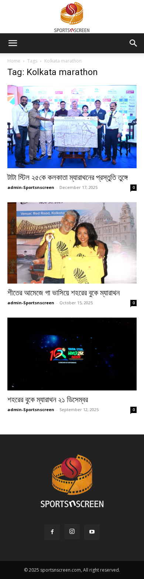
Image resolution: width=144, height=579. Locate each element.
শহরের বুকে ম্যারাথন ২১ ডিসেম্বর (47, 399)
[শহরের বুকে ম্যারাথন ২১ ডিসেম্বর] (72, 354)
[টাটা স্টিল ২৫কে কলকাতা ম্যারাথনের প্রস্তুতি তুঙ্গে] (72, 126)
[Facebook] (52, 532)
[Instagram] (72, 531)
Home (13, 61)
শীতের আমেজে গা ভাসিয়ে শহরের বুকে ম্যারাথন (63, 292)
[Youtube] (92, 532)
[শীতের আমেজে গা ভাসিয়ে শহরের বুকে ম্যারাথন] (72, 243)
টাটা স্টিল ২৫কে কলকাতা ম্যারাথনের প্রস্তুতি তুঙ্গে (67, 177)
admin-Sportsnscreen (30, 187)
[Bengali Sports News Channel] (72, 17)
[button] (12, 43)
